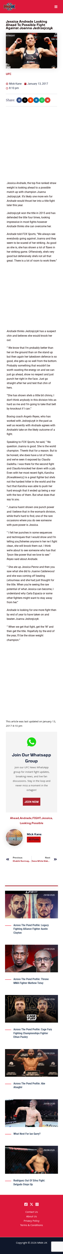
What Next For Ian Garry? (26, 1133)
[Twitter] (31, 1204)
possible (37, 823)
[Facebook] (26, 1204)
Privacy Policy (31, 1221)
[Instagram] (37, 1204)
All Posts (34, 839)
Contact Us (31, 1212)
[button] (19, 100)
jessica (47, 818)
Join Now (32, 801)
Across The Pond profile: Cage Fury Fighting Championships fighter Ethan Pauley (32, 1033)
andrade (26, 818)
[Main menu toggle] (56, 6)
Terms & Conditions (31, 1225)
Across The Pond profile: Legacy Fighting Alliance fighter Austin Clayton (31, 929)
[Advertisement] (31, 149)
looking (26, 823)
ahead (15, 818)
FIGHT (37, 818)
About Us (31, 1217)
